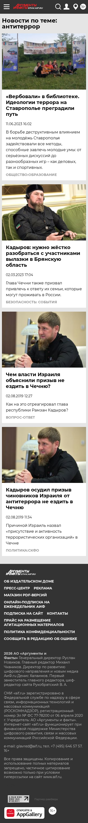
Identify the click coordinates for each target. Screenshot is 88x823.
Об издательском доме (29, 581)
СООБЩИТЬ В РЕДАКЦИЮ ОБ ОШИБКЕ (40, 639)
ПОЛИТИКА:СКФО (22, 550)
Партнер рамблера (46, 799)
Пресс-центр (17, 588)
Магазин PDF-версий (25, 595)
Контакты (57, 613)
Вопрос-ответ (20, 417)
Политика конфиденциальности (39, 632)
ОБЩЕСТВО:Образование (31, 174)
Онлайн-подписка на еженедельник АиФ (27, 604)
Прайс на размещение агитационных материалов (34, 622)
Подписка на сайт (23, 613)
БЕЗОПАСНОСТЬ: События (31, 302)
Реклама (43, 588)
